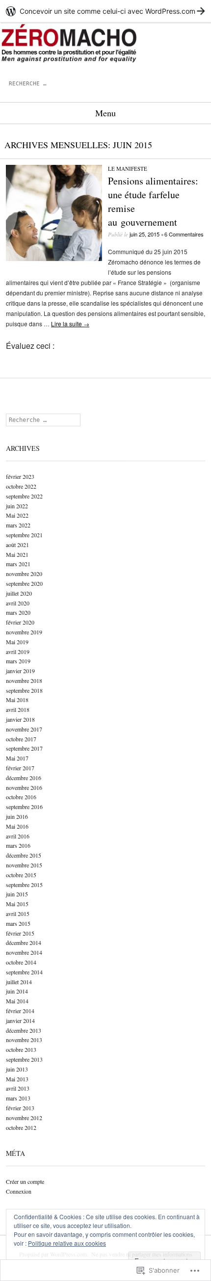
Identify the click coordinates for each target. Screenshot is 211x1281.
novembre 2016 (24, 787)
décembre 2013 (23, 1030)
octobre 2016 (21, 797)
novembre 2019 (24, 632)
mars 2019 (18, 661)
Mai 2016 (17, 826)
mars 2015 (18, 923)
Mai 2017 (17, 758)
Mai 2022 (17, 515)
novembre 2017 (24, 729)
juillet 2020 (19, 593)
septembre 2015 (24, 885)
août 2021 (17, 545)
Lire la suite (70, 323)
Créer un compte (25, 1181)
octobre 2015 (21, 875)
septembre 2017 (24, 748)
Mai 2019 (17, 642)
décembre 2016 (23, 778)
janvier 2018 (20, 719)
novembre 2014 (24, 952)
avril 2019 (17, 651)
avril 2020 (17, 603)
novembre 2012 (24, 1118)
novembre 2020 (24, 573)
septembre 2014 (24, 972)
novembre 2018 (24, 680)
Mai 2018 (17, 700)
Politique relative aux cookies (67, 1243)
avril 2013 (17, 1088)
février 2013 (20, 1108)
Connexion (18, 1191)
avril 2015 (17, 913)
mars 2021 (18, 564)
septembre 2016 (24, 806)
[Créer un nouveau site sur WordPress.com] (105, 11)
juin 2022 (17, 506)
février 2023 (20, 476)
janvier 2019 (20, 671)
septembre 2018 (24, 690)
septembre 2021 (24, 535)
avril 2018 (17, 709)
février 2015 (20, 933)
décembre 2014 (23, 942)
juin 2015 (17, 894)
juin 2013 (17, 1069)
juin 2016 (17, 816)
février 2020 (20, 622)
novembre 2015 (24, 865)
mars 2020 (18, 612)
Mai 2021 (17, 554)
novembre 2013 (24, 1040)
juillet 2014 (19, 982)
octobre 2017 (21, 739)
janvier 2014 (20, 1020)
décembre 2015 (23, 855)
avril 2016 (17, 836)
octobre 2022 (21, 486)
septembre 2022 (24, 496)
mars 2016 (18, 845)
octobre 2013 (21, 1049)
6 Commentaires (184, 234)
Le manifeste (127, 168)
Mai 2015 (17, 904)
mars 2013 (18, 1098)
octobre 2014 (21, 962)
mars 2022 (18, 525)
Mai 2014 (17, 1001)
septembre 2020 (24, 583)
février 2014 (20, 1011)
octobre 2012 (21, 1127)
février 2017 (20, 768)
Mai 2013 (17, 1079)
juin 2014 (17, 991)
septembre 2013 (24, 1059)
